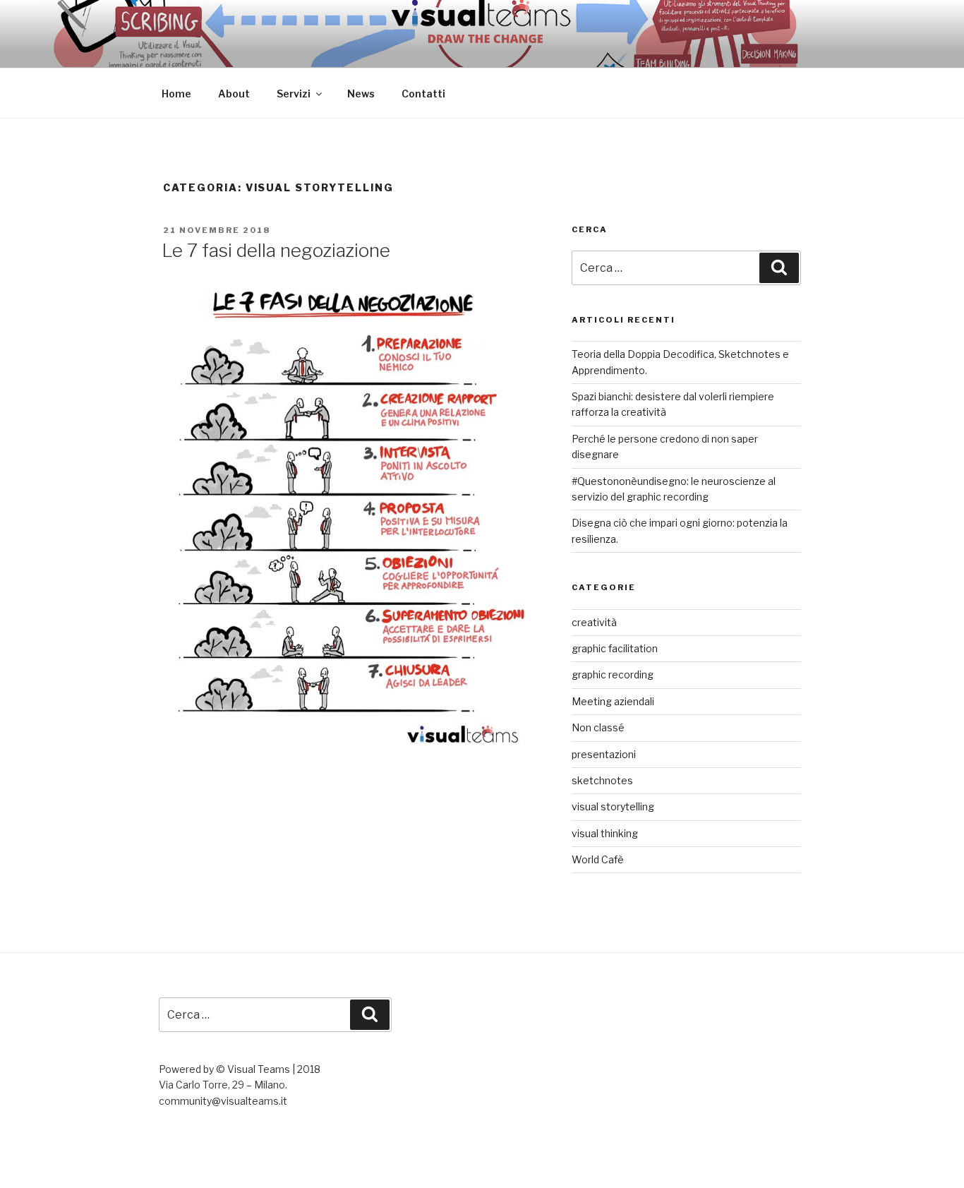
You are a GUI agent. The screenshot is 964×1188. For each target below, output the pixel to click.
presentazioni (604, 754)
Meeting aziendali (613, 701)
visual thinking (605, 833)
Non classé (598, 727)
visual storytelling (613, 806)
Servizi (294, 94)
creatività (594, 622)
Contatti (423, 94)
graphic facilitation (615, 648)
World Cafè (598, 859)
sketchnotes (602, 780)
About (234, 94)
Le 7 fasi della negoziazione (276, 250)
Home (176, 94)
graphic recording (612, 674)
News (361, 94)
